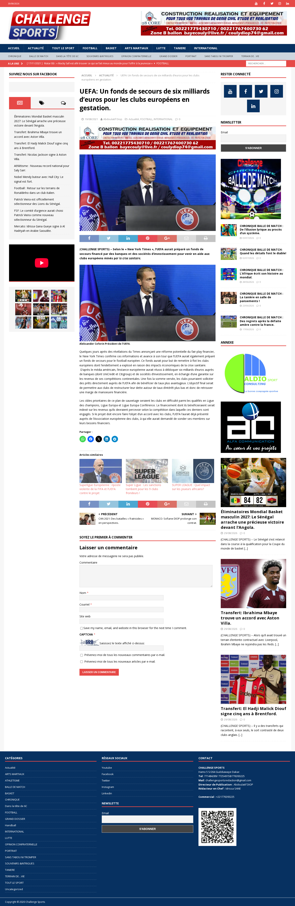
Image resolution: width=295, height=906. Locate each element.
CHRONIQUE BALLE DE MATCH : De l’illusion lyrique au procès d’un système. (261, 229)
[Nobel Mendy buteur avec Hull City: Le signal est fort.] (59, 309)
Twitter (106, 780)
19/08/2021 (91, 119)
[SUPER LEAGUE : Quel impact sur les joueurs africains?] (193, 471)
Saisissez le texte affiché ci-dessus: (122, 643)
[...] (246, 548)
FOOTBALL (90, 48)
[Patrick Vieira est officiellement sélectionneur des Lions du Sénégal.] (41, 323)
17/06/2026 (248, 329)
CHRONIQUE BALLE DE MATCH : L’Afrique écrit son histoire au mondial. (261, 273)
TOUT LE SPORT (63, 48)
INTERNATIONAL (206, 48)
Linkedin (107, 793)
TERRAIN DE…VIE (250, 56)
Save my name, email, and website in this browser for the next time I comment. (135, 628)
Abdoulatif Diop (112, 119)
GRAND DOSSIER (168, 56)
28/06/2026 (248, 281)
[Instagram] (279, 3)
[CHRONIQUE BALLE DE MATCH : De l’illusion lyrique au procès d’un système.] (229, 230)
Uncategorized (14, 889)
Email (224, 132)
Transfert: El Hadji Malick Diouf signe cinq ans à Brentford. (253, 711)
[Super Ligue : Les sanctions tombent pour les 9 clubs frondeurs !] (147, 471)
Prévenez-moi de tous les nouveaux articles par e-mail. (119, 661)
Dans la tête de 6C (67, 56)
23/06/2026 (248, 305)
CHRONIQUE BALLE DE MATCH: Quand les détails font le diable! (263, 251)
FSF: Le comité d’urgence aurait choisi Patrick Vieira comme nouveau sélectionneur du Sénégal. (38, 215)
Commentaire (88, 562)
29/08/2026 (230, 533)
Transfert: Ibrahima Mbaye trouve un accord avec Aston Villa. (250, 618)
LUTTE (161, 48)
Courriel (84, 604)
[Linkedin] (287, 3)
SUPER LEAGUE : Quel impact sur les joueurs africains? (191, 487)
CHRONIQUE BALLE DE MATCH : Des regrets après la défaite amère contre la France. (261, 320)
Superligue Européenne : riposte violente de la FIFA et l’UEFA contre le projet (100, 489)
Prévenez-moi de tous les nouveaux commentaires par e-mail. (124, 655)
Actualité (36, 48)
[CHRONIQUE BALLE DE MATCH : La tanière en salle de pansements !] (229, 298)
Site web (85, 616)
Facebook (108, 774)
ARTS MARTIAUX (136, 48)
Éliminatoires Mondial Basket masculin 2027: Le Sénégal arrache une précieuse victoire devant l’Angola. (40, 120)
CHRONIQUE (14, 56)
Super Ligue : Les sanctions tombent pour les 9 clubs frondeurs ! (143, 489)
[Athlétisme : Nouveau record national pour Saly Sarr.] (41, 309)
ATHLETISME (12, 780)
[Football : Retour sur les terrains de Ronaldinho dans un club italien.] (23, 323)
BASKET (111, 48)
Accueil (14, 48)
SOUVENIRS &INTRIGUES (99, 56)
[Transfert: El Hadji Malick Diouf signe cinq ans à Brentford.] (59, 296)
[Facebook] (264, 3)
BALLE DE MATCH (38, 56)
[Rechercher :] (266, 63)
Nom (83, 593)
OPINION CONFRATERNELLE (136, 56)
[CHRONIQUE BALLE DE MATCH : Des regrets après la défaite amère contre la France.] (229, 322)
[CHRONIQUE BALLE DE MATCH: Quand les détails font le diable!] (229, 254)
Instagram (108, 787)
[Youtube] (256, 3)
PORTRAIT (191, 56)
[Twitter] (272, 3)
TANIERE (180, 48)
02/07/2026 (248, 257)
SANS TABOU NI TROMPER (218, 56)
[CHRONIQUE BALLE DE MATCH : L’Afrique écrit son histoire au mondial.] (229, 274)
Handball (10, 825)
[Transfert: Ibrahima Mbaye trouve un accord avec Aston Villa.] (41, 296)
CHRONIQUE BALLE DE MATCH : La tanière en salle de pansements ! (261, 297)
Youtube (107, 767)
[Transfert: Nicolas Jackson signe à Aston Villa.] (23, 309)
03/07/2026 (248, 237)
